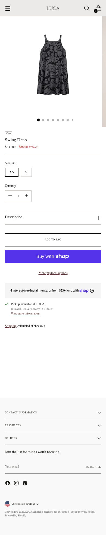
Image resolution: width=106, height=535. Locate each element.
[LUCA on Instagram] (17, 483)
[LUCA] (53, 8)
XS (12, 172)
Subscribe (93, 467)
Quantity (10, 186)
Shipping (11, 326)
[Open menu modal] (7, 8)
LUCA (28, 511)
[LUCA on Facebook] (8, 483)
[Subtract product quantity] (10, 196)
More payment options (53, 273)
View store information (25, 313)
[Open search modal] (86, 8)
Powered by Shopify (15, 515)
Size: (10, 163)
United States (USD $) (23, 503)
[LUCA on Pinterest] (25, 483)
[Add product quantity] (26, 196)
